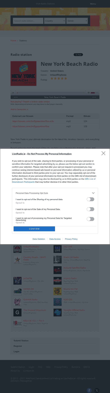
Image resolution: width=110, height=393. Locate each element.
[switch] (90, 199)
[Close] (104, 154)
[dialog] (55, 196)
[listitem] (55, 192)
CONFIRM (34, 229)
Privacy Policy (71, 239)
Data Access (55, 239)
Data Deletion (39, 239)
